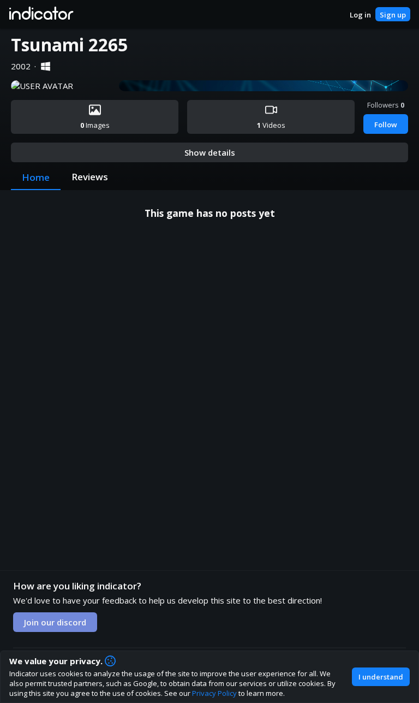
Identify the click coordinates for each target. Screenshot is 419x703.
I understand (380, 677)
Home (36, 177)
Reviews (89, 176)
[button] (41, 14)
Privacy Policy (214, 693)
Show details (209, 152)
